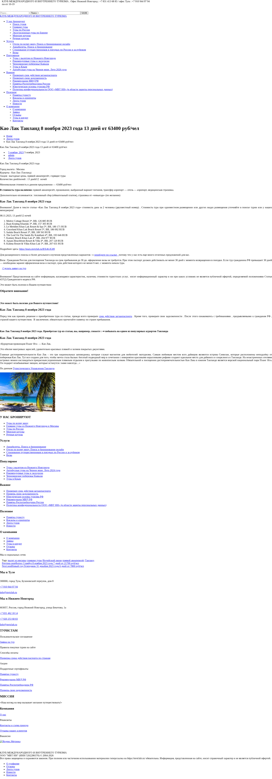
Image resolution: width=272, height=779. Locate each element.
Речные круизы (21, 38)
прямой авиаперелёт (73, 560)
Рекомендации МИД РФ (26, 81)
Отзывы (17, 115)
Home (9, 136)
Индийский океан (52, 560)
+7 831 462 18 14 (9, 613)
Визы (15, 52)
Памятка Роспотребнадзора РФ (16, 685)
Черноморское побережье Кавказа (31, 64)
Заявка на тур (7, 642)
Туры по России (21, 30)
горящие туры (34, 560)
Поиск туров (19, 24)
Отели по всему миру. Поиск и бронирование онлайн (41, 44)
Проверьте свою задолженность (30, 78)
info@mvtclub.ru (8, 592)
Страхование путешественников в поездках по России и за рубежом (49, 49)
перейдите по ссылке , (106, 254)
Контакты (18, 120)
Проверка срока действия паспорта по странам (25, 658)
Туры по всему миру (17, 423)
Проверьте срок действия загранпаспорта (35, 75)
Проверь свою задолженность (22, 493)
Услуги (10, 41)
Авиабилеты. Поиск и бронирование (32, 47)
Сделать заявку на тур (14, 268)
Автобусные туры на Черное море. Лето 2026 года (40, 69)
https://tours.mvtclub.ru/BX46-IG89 (37, 249)
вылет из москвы (17, 560)
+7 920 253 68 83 (9, 619)
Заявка (16, 112)
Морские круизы (22, 35)
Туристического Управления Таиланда (33, 368)
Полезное (11, 92)
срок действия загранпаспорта (115, 316)
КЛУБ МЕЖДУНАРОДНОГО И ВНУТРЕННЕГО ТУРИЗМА (33, 16)
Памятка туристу (22, 95)
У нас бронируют (15, 21)
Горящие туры (20, 27)
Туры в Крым (20, 66)
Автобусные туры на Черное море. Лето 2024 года (33, 470)
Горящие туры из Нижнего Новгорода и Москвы (32, 426)
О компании (13, 106)
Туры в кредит (20, 117)
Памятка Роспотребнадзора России (31, 83)
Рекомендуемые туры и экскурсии (31, 61)
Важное (10, 72)
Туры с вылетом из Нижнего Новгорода (34, 58)
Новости (17, 103)
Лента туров (19, 100)
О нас (3, 714)
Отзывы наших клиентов (13, 730)
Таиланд (89, 560)
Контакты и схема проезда (14, 725)
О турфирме (12, 763)
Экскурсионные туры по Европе (30, 32)
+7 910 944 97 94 (9, 586)
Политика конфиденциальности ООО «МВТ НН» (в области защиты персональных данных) (63, 89)
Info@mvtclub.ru (8, 624)
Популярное (12, 55)
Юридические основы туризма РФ (31, 86)
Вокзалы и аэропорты (24, 98)
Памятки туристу (9, 674)
